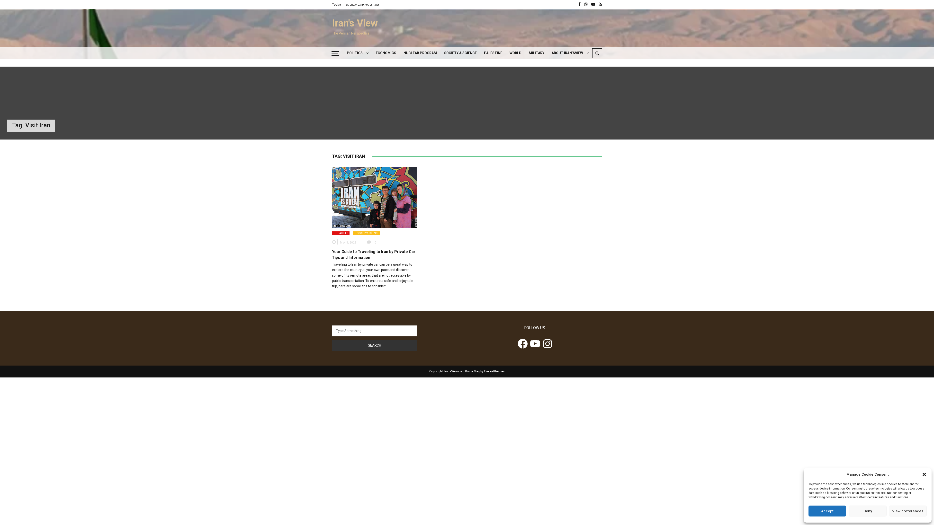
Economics (386, 53)
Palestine (493, 53)
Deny (867, 511)
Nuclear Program (420, 53)
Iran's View (355, 23)
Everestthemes (494, 371)
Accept (827, 511)
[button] (924, 474)
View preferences (907, 511)
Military (536, 53)
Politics (355, 53)
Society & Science (460, 53)
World (515, 53)
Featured (342, 233)
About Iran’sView (567, 53)
